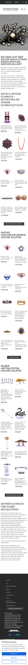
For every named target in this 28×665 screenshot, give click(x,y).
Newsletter (8, 2)
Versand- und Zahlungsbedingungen (11, 602)
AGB (7, 583)
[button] (22, 9)
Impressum (8, 592)
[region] (14, 652)
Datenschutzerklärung (11, 586)
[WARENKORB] (23, 2)
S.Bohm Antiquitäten (10, 605)
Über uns (8, 580)
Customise (14, 657)
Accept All (14, 653)
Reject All (14, 661)
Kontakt (16, 2)
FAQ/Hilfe (8, 589)
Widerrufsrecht (9, 595)
